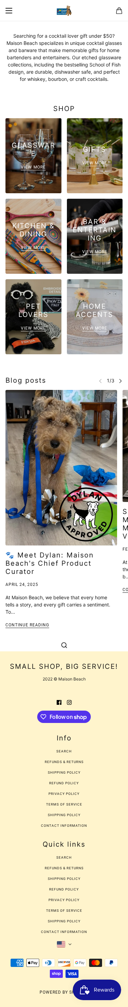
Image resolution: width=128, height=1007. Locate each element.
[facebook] (59, 701)
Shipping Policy (64, 772)
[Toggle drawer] (8, 10)
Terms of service (64, 804)
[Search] (64, 645)
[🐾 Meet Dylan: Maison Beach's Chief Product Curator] (61, 467)
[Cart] (119, 10)
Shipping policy (64, 815)
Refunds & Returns (64, 762)
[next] (120, 380)
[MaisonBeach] (64, 10)
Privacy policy (64, 794)
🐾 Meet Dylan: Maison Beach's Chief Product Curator (49, 563)
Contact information (64, 825)
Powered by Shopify (64, 992)
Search (64, 751)
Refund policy (64, 783)
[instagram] (69, 701)
